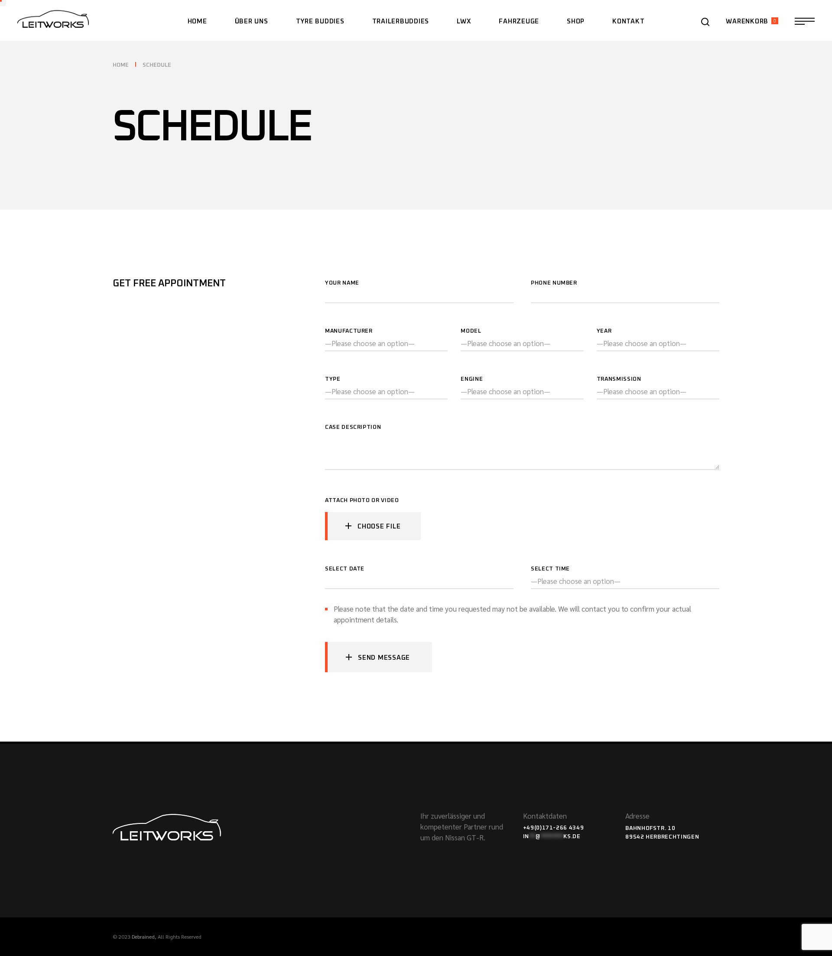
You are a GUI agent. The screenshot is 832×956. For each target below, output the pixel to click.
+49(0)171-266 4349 (553, 828)
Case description (353, 427)
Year (604, 331)
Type (333, 379)
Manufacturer (349, 331)
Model (471, 331)
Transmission (619, 379)
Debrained (143, 936)
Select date (344, 569)
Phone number (554, 283)
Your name (342, 283)
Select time (550, 569)
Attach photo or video (362, 501)
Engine (472, 379)
